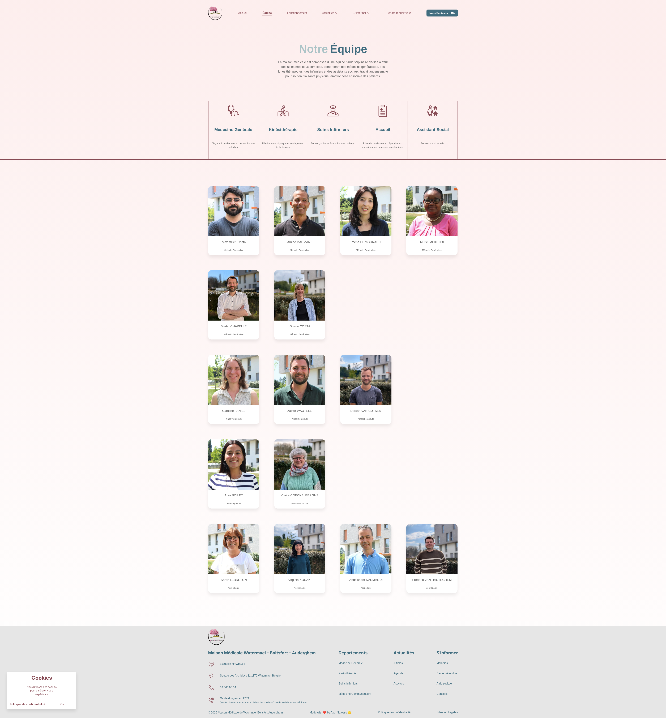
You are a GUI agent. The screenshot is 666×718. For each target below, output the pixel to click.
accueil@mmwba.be (232, 663)
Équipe (267, 12)
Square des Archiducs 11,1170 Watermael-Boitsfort (251, 675)
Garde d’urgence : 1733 (234, 698)
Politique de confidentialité (27, 704)
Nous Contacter (438, 13)
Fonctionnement (297, 12)
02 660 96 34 (228, 687)
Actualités (328, 12)
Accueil (242, 12)
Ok (62, 704)
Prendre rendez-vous (398, 12)
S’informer (359, 12)
